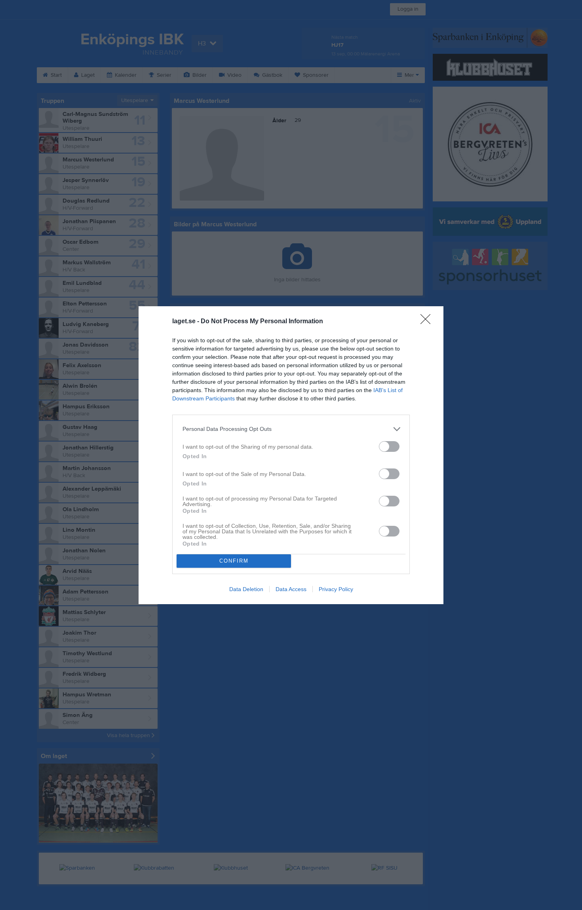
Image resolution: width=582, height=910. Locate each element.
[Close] (428, 321)
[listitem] (291, 429)
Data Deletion (246, 589)
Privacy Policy (336, 589)
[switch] (389, 446)
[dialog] (291, 455)
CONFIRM (234, 561)
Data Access (291, 589)
